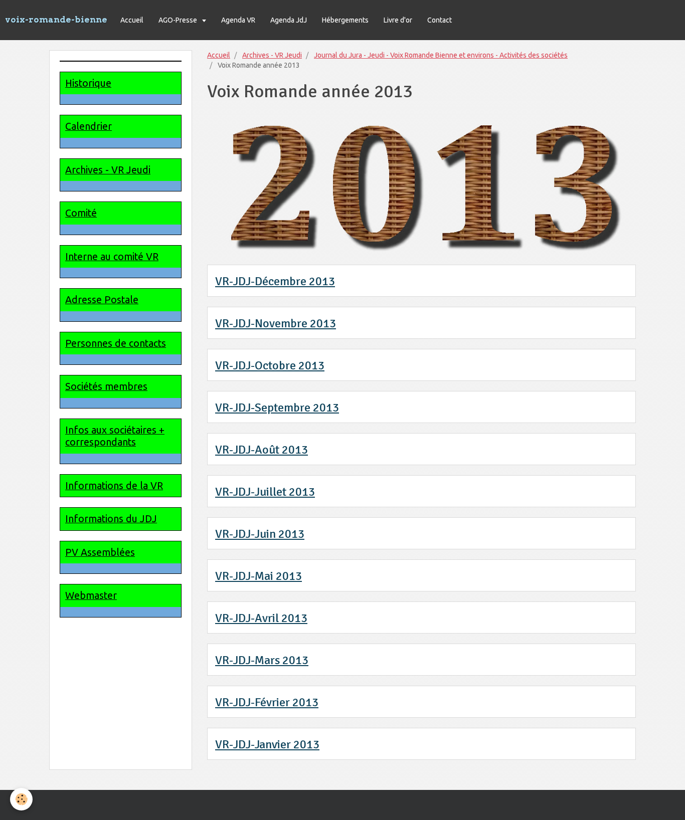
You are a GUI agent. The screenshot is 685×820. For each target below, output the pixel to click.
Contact (439, 20)
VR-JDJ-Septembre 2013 (277, 407)
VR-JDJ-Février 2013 (266, 702)
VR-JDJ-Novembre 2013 (275, 323)
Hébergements (345, 20)
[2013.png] (421, 183)
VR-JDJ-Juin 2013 (259, 533)
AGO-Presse (178, 20)
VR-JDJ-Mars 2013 (261, 660)
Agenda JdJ (288, 20)
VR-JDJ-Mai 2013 (258, 575)
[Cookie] (21, 799)
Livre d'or (398, 20)
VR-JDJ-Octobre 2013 (269, 365)
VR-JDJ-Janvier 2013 (267, 744)
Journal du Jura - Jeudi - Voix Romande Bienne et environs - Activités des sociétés (441, 55)
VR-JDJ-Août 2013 (261, 449)
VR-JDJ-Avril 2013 (261, 618)
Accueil (131, 20)
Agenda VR (238, 20)
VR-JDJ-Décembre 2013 (275, 281)
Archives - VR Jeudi (272, 55)
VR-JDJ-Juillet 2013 (265, 491)
